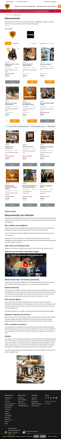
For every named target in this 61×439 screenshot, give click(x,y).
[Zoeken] (56, 6)
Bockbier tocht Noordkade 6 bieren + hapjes (11, 187)
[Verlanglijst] (18, 48)
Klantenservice (47, 1)
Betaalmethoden (9, 405)
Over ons (7, 399)
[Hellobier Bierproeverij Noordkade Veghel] (47, 93)
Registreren (21, 397)
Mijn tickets (21, 401)
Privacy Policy (8, 419)
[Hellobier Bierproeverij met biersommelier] (30, 54)
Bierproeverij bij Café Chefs (46, 186)
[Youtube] (53, 398)
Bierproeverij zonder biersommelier (11, 103)
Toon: (33, 43)
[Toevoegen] (32, 82)
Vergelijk (16, 67)
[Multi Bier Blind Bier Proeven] (30, 136)
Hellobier (7, 62)
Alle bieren (18, 6)
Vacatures (7, 401)
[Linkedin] (56, 398)
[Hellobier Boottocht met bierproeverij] (12, 136)
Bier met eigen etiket (10, 403)
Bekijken (12, 82)
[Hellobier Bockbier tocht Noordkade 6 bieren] (30, 93)
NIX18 (6, 423)
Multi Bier (25, 144)
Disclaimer (7, 417)
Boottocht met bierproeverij (9, 147)
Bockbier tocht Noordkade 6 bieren (28, 103)
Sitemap (7, 421)
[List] (30, 43)
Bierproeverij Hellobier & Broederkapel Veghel (30, 186)
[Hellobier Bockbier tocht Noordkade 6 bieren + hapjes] (12, 175)
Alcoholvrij (24, 6)
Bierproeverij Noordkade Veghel (47, 103)
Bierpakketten (31, 6)
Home (11, 14)
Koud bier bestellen (45, 64)
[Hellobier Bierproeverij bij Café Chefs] (47, 175)
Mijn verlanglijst (22, 403)
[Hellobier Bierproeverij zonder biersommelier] (12, 93)
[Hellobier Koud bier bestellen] (47, 54)
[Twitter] (48, 398)
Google (29, 433)
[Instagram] (51, 398)
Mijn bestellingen (22, 399)
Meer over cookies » (52, 436)
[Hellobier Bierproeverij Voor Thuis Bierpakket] (12, 54)
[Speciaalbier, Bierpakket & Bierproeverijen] (9, 6)
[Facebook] (45, 398)
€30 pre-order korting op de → (30, 11)
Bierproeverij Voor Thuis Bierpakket (12, 64)
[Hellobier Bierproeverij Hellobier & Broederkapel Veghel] (30, 175)
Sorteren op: (43, 43)
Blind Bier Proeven (28, 146)
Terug (7, 14)
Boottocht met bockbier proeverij (46, 147)
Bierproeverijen (51, 6)
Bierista (6, 411)
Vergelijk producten (23, 405)
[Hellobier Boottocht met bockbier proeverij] (47, 136)
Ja (36, 436)
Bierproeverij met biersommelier (28, 64)
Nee (43, 436)
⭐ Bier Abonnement (41, 6)
